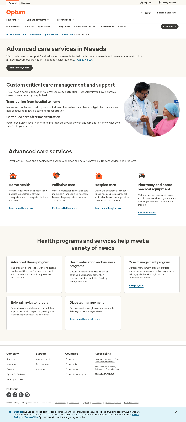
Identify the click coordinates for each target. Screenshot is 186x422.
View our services (147, 212)
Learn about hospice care (108, 208)
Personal (13, 3)
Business (25, 3)
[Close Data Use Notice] (175, 412)
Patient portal (169, 26)
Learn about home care (21, 208)
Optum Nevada (51, 34)
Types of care (67, 34)
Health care (20, 34)
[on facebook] (15, 394)
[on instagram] (27, 394)
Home (9, 34)
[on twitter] (21, 394)
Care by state (35, 34)
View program (136, 285)
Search (148, 13)
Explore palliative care (63, 208)
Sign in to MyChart (19, 67)
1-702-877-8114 (83, 59)
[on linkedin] (8, 394)
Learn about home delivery (84, 319)
